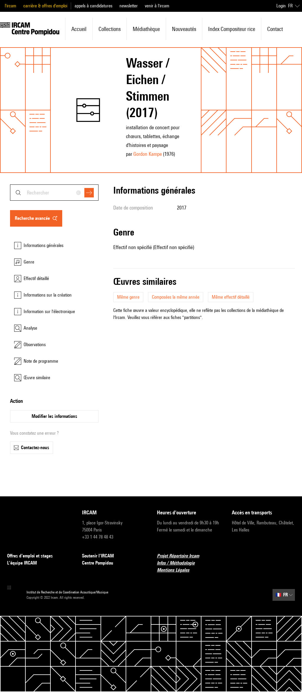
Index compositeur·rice (231, 29)
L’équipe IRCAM (22, 563)
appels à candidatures (93, 6)
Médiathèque (146, 29)
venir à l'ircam (157, 6)
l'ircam (10, 6)
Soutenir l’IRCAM (98, 556)
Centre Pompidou (97, 563)
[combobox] (54, 192)
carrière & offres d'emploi (45, 6)
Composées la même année (175, 297)
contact (275, 29)
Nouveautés (184, 29)
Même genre (128, 297)
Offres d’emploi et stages (30, 556)
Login (281, 6)
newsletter (128, 6)
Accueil (78, 29)
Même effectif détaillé (231, 297)
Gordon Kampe (147, 154)
